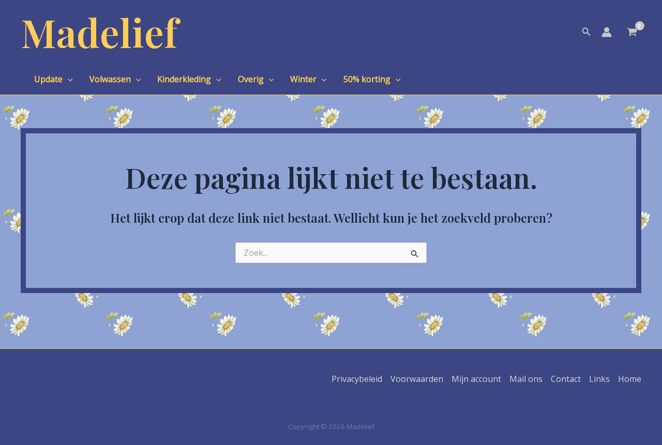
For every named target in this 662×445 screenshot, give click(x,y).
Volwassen (110, 79)
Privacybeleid (357, 379)
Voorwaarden (416, 379)
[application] (68, 79)
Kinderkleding (184, 79)
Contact (566, 379)
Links (599, 379)
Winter (303, 79)
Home (629, 379)
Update (48, 79)
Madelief (99, 32)
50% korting (366, 79)
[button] (586, 32)
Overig (251, 79)
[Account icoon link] (606, 32)
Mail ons (526, 379)
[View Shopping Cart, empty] (631, 33)
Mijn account (476, 379)
